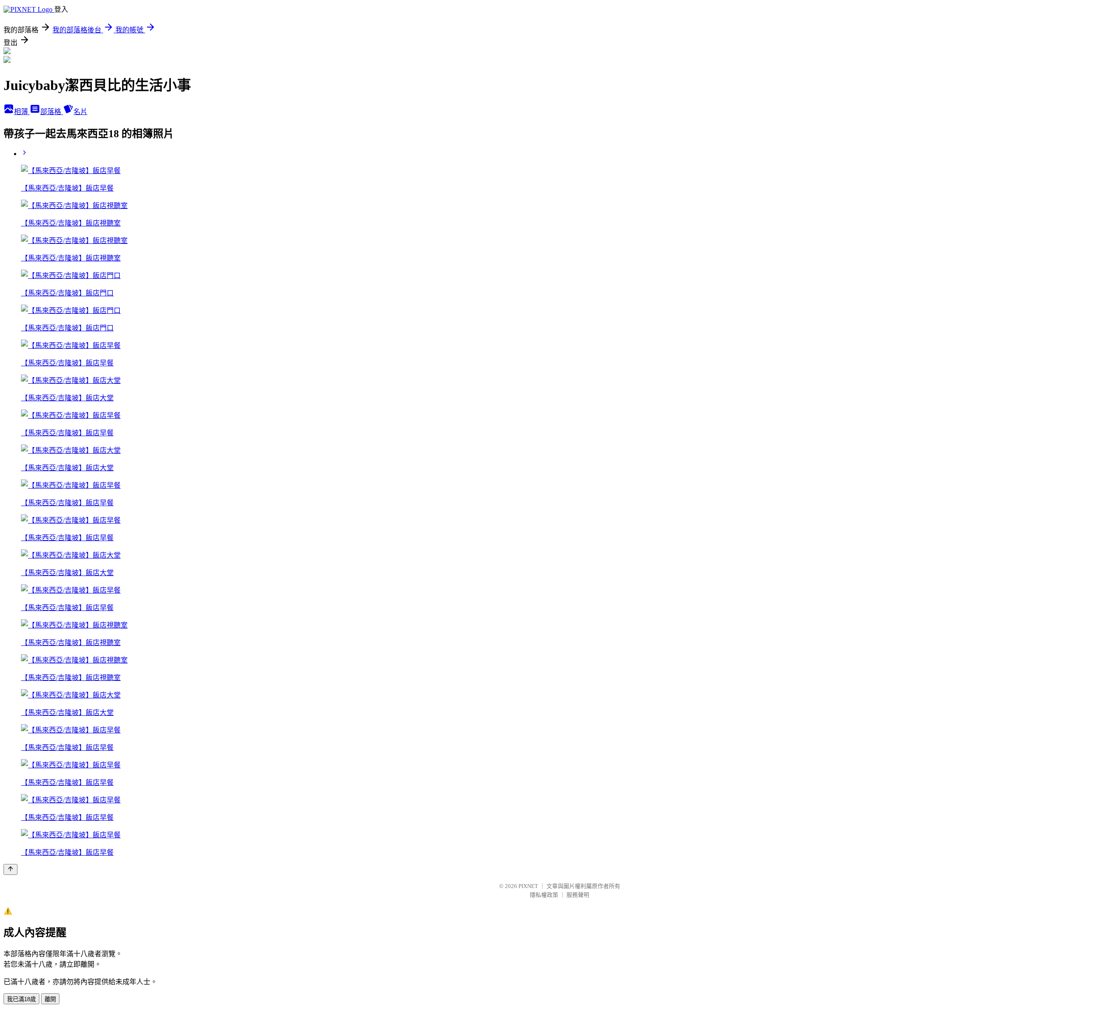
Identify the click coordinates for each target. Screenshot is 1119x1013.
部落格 (51, 111)
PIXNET (528, 886)
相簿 (22, 111)
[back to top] (10, 869)
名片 (80, 111)
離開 (50, 999)
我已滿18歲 (21, 999)
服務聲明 (577, 895)
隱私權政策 (544, 895)
